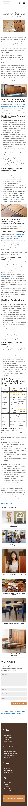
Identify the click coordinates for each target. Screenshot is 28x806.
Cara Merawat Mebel (9, 755)
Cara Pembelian (8, 770)
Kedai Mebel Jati (11, 798)
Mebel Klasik (7, 739)
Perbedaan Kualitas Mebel (10, 753)
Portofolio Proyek (8, 788)
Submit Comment (19, 703)
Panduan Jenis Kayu (9, 757)
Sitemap (6, 784)
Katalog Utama (7, 735)
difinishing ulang (16, 152)
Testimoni (6, 786)
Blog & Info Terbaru (8, 772)
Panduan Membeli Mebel (10, 751)
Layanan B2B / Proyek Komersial (12, 790)
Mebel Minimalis (8, 737)
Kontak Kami (7, 768)
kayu (10, 503)
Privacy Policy (7, 782)
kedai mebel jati (10, 17)
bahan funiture (5, 503)
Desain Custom (8, 741)
